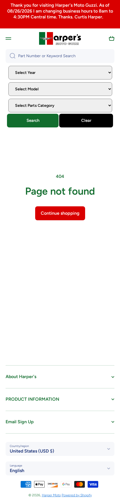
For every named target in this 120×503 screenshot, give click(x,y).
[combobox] (60, 56)
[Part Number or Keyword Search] (10, 56)
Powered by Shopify (77, 495)
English (17, 470)
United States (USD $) (32, 451)
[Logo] (60, 38)
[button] (111, 38)
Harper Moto (51, 495)
